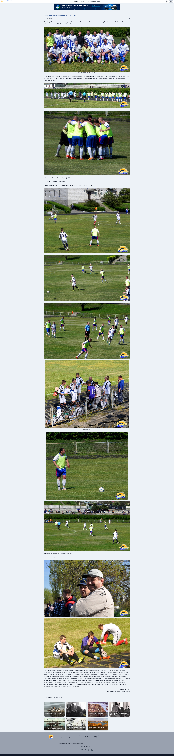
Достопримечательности (93, 1)
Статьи (82, 1)
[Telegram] (57, 697)
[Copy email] (97, 737)
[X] (59, 697)
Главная (76, 1)
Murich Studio (170, 754)
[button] (167, 1)
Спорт (56, 11)
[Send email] (95, 737)
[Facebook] (54, 697)
